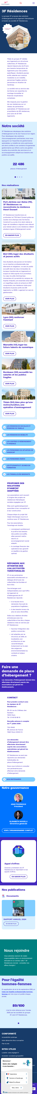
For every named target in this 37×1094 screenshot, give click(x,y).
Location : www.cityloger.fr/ (10, 1052)
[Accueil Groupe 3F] (5, 3)
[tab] (15, 177)
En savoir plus (12, 235)
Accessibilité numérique (9, 1037)
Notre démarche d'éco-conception (13, 1040)
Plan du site (5, 1043)
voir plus (9, 299)
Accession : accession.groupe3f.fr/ (13, 1056)
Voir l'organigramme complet (19, 831)
